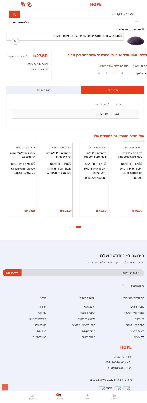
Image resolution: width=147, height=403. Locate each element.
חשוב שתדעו (40, 325)
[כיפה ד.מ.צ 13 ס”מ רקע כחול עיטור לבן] (58, 174)
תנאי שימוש (40, 331)
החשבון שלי (89, 306)
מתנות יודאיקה (137, 306)
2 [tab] (73, 227)
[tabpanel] (129, 183)
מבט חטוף (130, 195)
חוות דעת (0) (43, 90)
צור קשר (42, 312)
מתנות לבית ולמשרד (134, 312)
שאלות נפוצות (88, 337)
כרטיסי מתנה (39, 337)
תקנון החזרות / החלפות (83, 325)
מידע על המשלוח (37, 318)
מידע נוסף (113, 90)
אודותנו (42, 306)
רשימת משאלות (87, 312)
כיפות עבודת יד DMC (109, 65)
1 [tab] (78, 227)
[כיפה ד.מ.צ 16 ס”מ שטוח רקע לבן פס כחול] (129, 174)
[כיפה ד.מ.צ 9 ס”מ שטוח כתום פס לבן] (22, 174)
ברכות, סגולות (137, 331)
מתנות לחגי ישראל (135, 325)
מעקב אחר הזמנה (86, 318)
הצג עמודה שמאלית (130, 29)
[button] (23, 5)
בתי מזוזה (139, 318)
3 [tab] (70, 227)
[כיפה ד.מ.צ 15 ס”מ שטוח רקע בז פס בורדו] (93, 174)
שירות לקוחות (88, 331)
